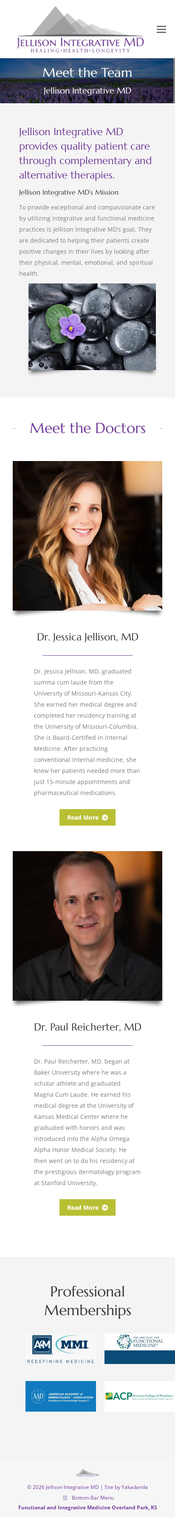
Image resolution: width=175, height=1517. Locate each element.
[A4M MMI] (60, 1348)
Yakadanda (134, 1487)
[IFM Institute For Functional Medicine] (139, 1348)
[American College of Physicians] (139, 1396)
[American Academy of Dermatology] (60, 1396)
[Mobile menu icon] (161, 29)
